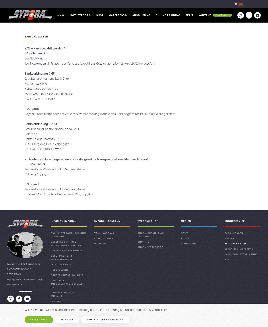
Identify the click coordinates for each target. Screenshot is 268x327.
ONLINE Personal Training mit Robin (69, 235)
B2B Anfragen (234, 233)
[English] (236, 4)
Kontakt (205, 15)
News (185, 233)
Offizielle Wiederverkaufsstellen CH (68, 284)
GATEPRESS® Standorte (67, 251)
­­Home (61, 15)
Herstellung (60, 270)
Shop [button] (100, 15)
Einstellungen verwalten (105, 319)
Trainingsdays (104, 233)
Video (185, 238)
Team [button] (189, 15)
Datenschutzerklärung (241, 254)
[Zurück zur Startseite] (30, 15)
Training (57, 301)
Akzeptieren (38, 319)
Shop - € (143, 242)
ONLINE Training (168, 15)
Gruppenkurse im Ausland (63, 294)
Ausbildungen (104, 238)
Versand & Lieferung (239, 249)
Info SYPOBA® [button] (80, 15)
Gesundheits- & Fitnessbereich (61, 258)
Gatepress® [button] (118, 15)
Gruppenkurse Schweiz (67, 275)
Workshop (101, 244)
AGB (227, 259)
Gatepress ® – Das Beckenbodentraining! (66, 244)
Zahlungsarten (235, 244)
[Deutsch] (241, 4)
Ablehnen (67, 319)
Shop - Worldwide (150, 247)
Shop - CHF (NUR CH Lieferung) (151, 235)
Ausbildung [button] (141, 15)
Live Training (222, 15)
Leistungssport (62, 265)
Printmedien (189, 244)
